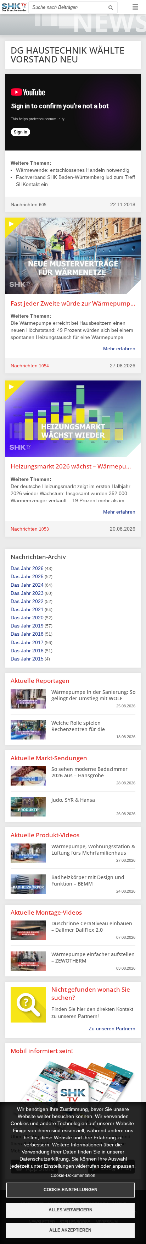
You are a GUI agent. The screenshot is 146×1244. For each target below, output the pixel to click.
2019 (38, 626)
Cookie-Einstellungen (70, 1189)
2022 (38, 601)
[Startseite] (14, 7)
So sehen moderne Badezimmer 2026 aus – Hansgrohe (89, 772)
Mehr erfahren (119, 348)
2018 (38, 634)
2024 (38, 585)
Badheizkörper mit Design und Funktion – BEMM (87, 880)
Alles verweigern (70, 1209)
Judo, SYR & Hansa (73, 799)
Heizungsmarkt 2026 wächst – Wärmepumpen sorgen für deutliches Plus (73, 466)
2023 (38, 593)
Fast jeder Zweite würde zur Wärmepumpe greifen (73, 303)
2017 (38, 642)
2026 (38, 568)
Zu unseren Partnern (112, 1028)
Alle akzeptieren (70, 1230)
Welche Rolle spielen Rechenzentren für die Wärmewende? (78, 729)
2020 (38, 617)
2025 (38, 576)
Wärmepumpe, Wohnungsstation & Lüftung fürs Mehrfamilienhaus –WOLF (93, 852)
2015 (38, 659)
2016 (38, 650)
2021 (38, 609)
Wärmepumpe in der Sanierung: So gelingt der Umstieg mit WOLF (93, 695)
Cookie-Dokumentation (73, 1175)
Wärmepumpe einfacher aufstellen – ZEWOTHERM (93, 957)
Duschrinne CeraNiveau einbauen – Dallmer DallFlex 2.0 (91, 926)
